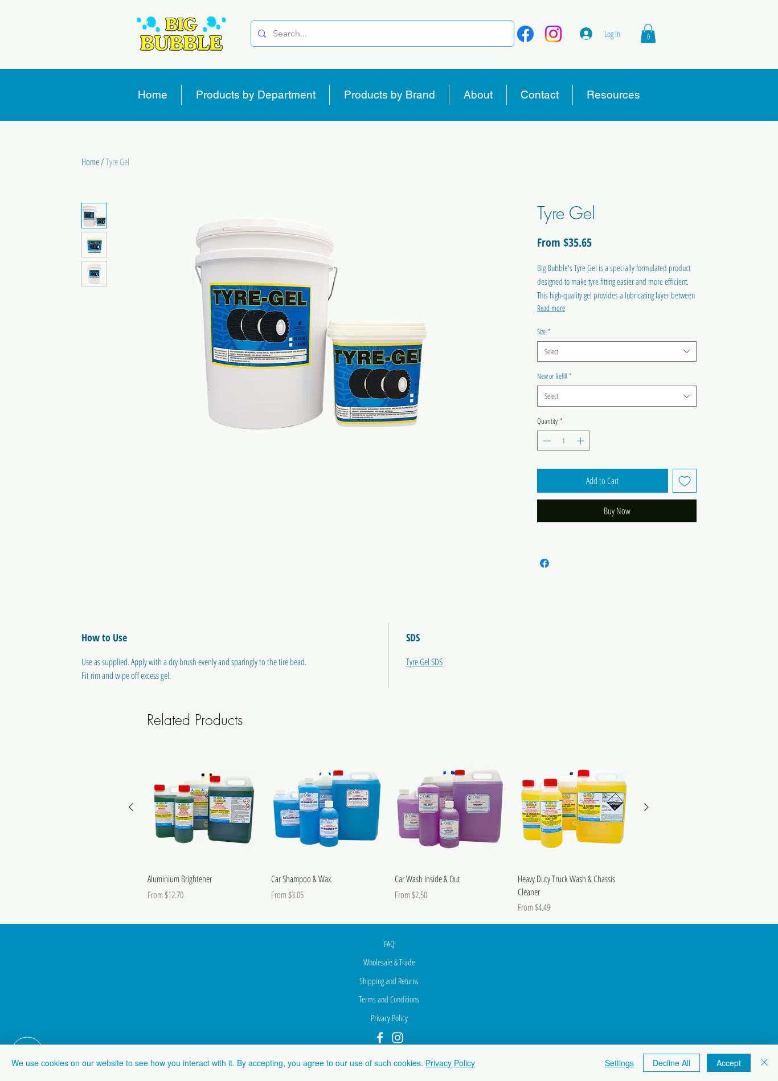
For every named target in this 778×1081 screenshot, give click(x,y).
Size (544, 331)
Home (90, 161)
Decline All (671, 1062)
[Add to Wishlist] (685, 481)
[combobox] (617, 351)
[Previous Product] (131, 807)
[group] (388, 833)
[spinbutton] (563, 441)
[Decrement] (545, 441)
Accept (728, 1062)
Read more (551, 307)
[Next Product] (646, 807)
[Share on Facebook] (544, 563)
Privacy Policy (450, 1062)
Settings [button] (619, 1062)
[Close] (764, 1063)
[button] (648, 33)
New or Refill (554, 376)
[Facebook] (525, 34)
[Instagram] (553, 34)
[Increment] (581, 441)
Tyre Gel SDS (424, 662)
